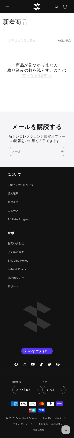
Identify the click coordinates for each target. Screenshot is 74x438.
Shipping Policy (18, 260)
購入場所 (13, 193)
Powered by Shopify (40, 418)
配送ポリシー (58, 424)
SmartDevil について (21, 184)
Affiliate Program (19, 219)
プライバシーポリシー (24, 424)
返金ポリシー (61, 418)
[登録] (62, 151)
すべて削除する (37, 75)
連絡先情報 (39, 429)
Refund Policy (17, 269)
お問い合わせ (16, 243)
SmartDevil (22, 418)
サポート (13, 286)
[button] (7, 6)
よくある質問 (16, 252)
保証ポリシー (16, 277)
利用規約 (13, 201)
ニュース (13, 210)
